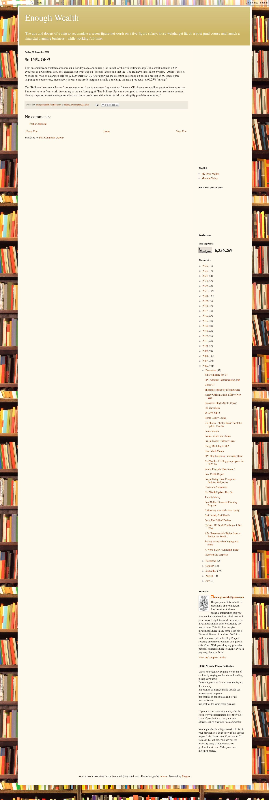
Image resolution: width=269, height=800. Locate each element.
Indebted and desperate (216, 554)
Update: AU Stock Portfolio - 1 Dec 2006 (223, 526)
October (210, 565)
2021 (205, 291)
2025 (205, 271)
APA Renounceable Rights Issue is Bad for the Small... (222, 534)
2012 (205, 336)
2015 (205, 321)
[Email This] (103, 105)
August (210, 576)
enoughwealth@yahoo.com (229, 597)
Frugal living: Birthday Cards (220, 441)
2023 (205, 281)
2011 (205, 341)
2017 (205, 311)
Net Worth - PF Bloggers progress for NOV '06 (224, 462)
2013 (205, 331)
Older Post (181, 131)
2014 (205, 326)
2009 (205, 351)
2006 (205, 366)
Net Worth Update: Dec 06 (218, 492)
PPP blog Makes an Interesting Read (223, 456)
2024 (205, 275)
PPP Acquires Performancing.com (222, 379)
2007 (205, 361)
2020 (205, 296)
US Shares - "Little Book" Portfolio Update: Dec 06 (223, 424)
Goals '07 (209, 384)
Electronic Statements (216, 487)
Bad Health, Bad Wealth (217, 515)
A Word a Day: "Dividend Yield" (222, 549)
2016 (205, 316)
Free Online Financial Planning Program (221, 503)
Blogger (186, 776)
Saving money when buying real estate (221, 543)
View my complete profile (212, 657)
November (211, 560)
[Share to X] (110, 105)
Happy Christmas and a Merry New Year (223, 396)
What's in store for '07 (216, 374)
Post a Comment (37, 123)
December (211, 370)
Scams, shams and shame (218, 436)
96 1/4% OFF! (212, 412)
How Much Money (214, 451)
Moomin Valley (210, 178)
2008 (205, 356)
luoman (163, 776)
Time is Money (213, 497)
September (211, 571)
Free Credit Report (214, 474)
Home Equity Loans (215, 417)
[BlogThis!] (106, 105)
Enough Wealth (52, 17)
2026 (205, 266)
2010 (205, 346)
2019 (205, 301)
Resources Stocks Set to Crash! (221, 403)
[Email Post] (96, 104)
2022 (205, 286)
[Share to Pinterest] (117, 105)
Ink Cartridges (212, 408)
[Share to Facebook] (113, 105)
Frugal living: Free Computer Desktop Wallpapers (220, 480)
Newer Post (32, 131)
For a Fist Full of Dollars (218, 520)
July (208, 580)
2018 (205, 306)
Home (107, 131)
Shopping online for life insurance (222, 389)
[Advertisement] (221, 106)
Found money (212, 431)
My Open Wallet (210, 174)
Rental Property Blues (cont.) (220, 469)
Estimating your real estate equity (222, 510)
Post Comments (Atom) (51, 137)
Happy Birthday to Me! (217, 446)
